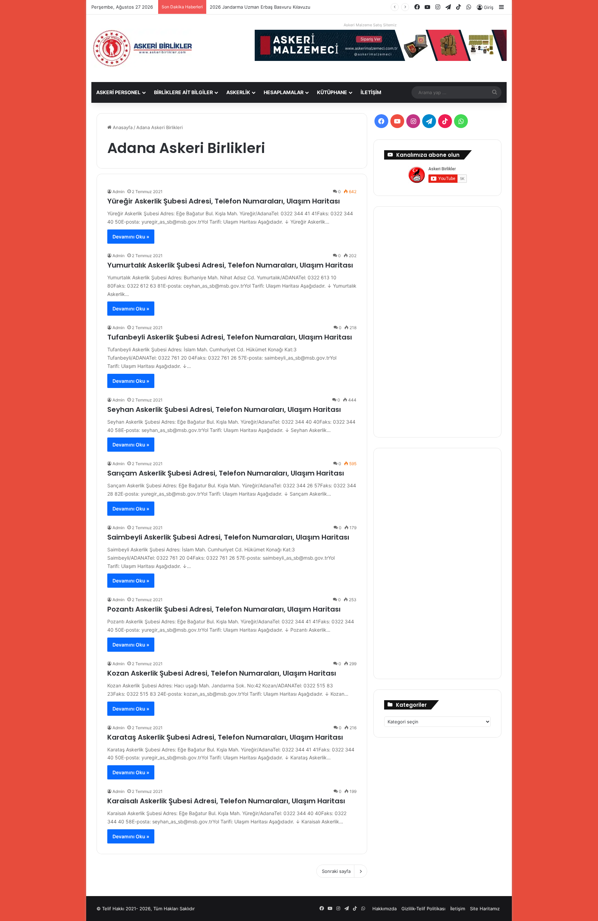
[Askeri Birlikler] (141, 48)
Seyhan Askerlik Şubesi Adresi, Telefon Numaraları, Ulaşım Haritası (224, 409)
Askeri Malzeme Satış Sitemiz (370, 24)
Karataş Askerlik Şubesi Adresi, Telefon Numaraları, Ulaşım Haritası (225, 737)
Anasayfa (122, 127)
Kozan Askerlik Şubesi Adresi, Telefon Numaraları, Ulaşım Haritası (221, 673)
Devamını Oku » (130, 237)
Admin (118, 191)
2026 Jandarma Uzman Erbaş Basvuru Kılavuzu (260, 7)
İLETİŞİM (371, 92)
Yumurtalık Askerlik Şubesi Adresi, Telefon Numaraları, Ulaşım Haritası (230, 265)
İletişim (457, 908)
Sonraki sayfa (336, 871)
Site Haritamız (485, 908)
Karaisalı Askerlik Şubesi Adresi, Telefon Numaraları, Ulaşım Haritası (226, 801)
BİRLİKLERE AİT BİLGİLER (183, 92)
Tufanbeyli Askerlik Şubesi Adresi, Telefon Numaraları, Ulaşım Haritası (229, 337)
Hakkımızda (384, 908)
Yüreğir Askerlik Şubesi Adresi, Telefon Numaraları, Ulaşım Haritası (223, 201)
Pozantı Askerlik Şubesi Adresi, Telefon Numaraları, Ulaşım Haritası (224, 609)
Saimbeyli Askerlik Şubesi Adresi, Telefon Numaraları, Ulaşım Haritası (228, 537)
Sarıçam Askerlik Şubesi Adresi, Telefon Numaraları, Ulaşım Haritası (225, 473)
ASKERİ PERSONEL (118, 92)
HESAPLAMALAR (283, 92)
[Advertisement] (437, 321)
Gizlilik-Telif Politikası (423, 908)
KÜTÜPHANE (332, 92)
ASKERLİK (238, 92)
